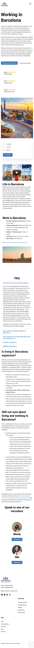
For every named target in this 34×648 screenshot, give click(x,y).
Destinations (21, 610)
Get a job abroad (22, 605)
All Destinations (5, 624)
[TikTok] (7, 594)
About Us (3, 631)
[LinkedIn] (4, 594)
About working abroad (25, 63)
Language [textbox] (8, 144)
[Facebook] (2, 594)
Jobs (2, 621)
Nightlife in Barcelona (10, 346)
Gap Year (3, 626)
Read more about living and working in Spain (15, 242)
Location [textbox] (8, 147)
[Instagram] (10, 594)
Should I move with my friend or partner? (16, 283)
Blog (2, 629)
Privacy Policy (21, 612)
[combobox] (18, 144)
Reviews (20, 607)
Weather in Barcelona (10, 342)
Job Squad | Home (22, 602)
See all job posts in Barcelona (9, 63)
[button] (30, 4)
